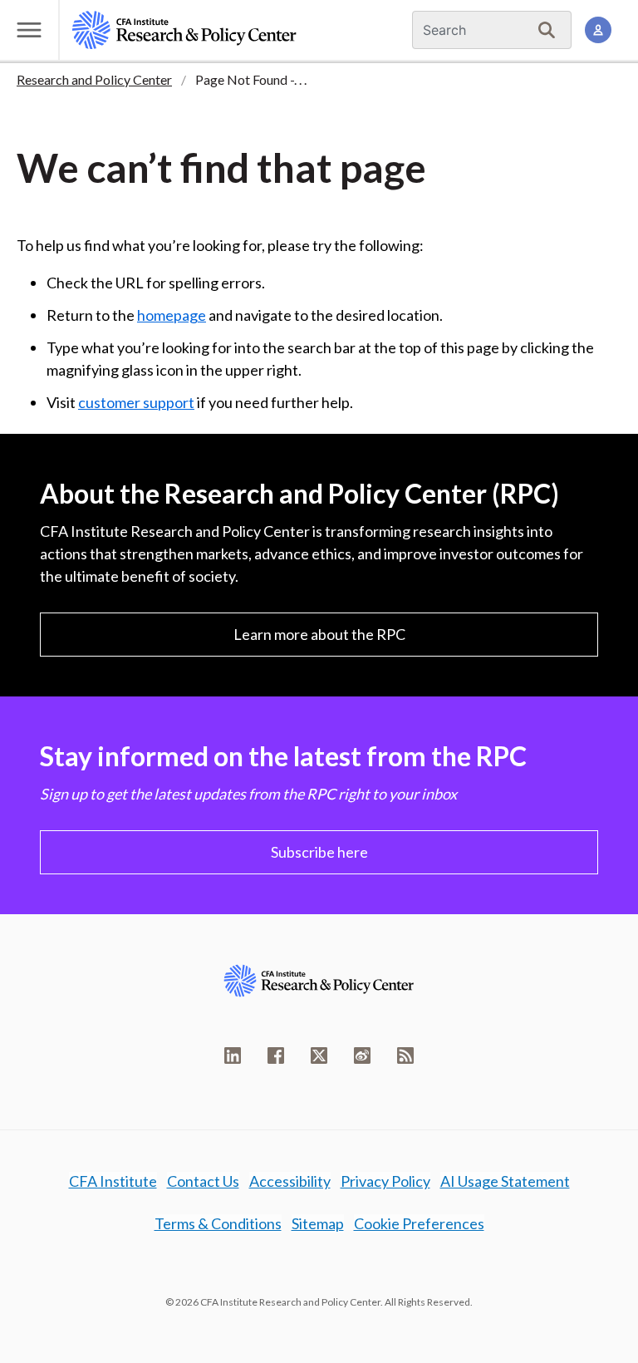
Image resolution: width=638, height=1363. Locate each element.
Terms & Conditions (218, 1223)
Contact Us (203, 1181)
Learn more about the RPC (319, 634)
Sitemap (318, 1223)
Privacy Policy (385, 1181)
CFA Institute (113, 1181)
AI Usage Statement (505, 1181)
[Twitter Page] (319, 1055)
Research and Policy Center (94, 79)
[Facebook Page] (275, 1055)
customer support (136, 402)
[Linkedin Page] (232, 1055)
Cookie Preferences (419, 1223)
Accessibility (290, 1181)
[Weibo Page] (362, 1055)
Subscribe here (319, 852)
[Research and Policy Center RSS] (405, 1055)
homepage (171, 315)
